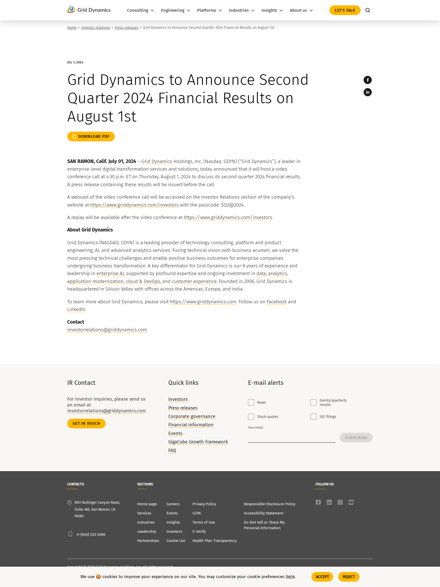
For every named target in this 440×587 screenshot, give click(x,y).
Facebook (277, 302)
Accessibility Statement (263, 513)
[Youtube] (351, 502)
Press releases (127, 27)
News (261, 402)
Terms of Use (204, 522)
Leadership (146, 531)
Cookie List (176, 540)
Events (175, 433)
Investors (178, 399)
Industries (146, 522)
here (290, 576)
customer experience (194, 281)
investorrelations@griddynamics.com (107, 330)
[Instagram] (340, 502)
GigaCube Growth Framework (198, 442)
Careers (173, 504)
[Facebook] (368, 80)
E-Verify (199, 531)
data (261, 273)
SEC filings (328, 417)
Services (144, 513)
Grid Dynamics (156, 161)
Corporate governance (191, 416)
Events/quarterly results (333, 402)
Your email (255, 427)
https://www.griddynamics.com (203, 302)
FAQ (172, 450)
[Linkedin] (368, 92)
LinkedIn (76, 309)
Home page (147, 504)
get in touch (86, 423)
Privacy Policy (204, 504)
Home (72, 27)
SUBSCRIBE (356, 437)
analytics (277, 273)
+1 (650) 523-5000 (90, 534)
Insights (173, 522)
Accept (322, 576)
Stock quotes (267, 417)
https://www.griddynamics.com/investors (134, 205)
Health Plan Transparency (215, 540)
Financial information (191, 425)
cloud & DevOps (143, 281)
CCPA (197, 513)
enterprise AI (110, 273)
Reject (349, 576)
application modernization (95, 281)
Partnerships (148, 540)
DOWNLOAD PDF (94, 136)
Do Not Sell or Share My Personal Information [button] (264, 525)
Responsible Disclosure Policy (269, 504)
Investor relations (95, 27)
